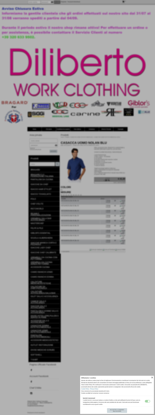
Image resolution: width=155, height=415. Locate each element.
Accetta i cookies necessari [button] (117, 410)
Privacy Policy (94, 389)
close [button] (152, 377)
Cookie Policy (85, 389)
